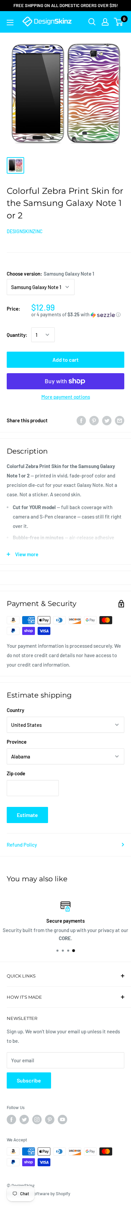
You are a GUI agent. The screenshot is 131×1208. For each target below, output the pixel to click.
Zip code (16, 773)
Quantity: (17, 335)
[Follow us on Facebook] (11, 1119)
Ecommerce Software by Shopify (38, 1193)
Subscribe (29, 1080)
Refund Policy (22, 845)
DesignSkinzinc (25, 231)
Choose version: (50, 274)
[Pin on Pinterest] (94, 420)
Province (17, 742)
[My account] (105, 22)
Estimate (27, 815)
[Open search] (92, 22)
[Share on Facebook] (81, 420)
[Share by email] (119, 420)
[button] (77, 315)
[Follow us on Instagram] (37, 1119)
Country (15, 710)
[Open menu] (10, 22)
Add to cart (65, 359)
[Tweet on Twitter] (107, 420)
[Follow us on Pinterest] (49, 1119)
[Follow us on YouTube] (62, 1119)
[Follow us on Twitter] (24, 1119)
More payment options (65, 397)
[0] (119, 22)
